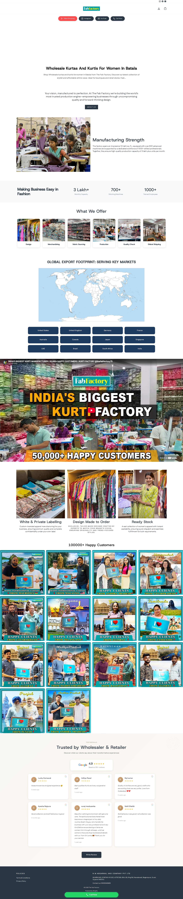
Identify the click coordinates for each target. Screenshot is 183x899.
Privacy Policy (21, 881)
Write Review (91, 855)
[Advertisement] (91, 39)
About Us (91, 107)
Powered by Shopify (91, 891)
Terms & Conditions (23, 878)
